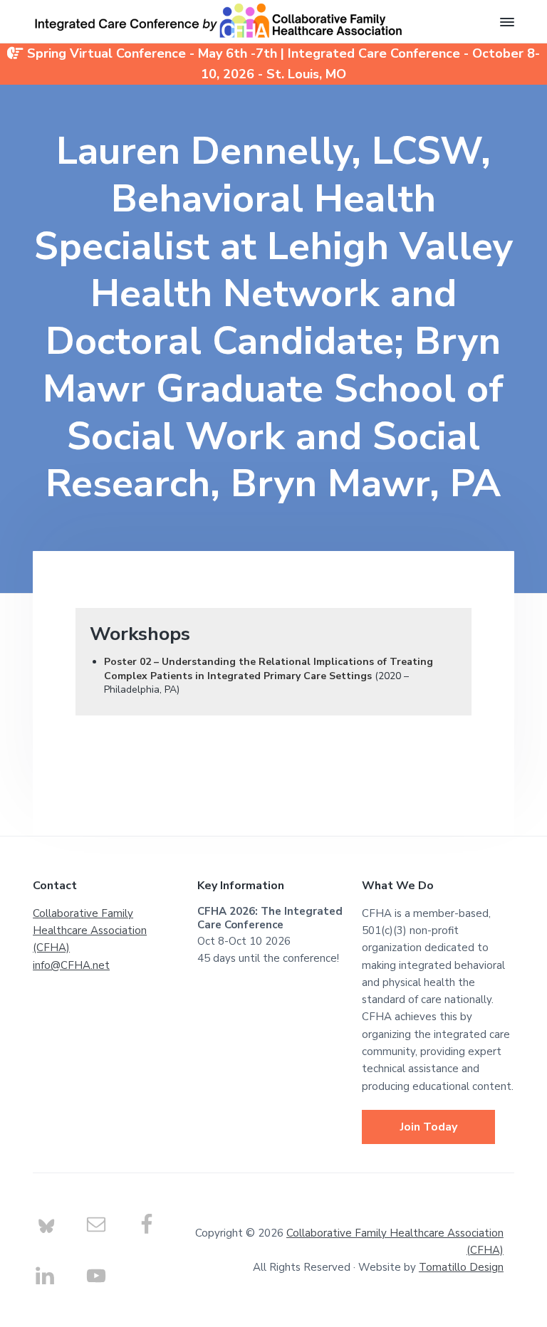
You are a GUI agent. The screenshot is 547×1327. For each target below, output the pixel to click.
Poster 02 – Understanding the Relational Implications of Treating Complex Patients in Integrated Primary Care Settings (268, 669)
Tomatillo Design (461, 1267)
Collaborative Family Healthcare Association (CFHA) (90, 930)
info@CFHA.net (71, 965)
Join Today (428, 1127)
